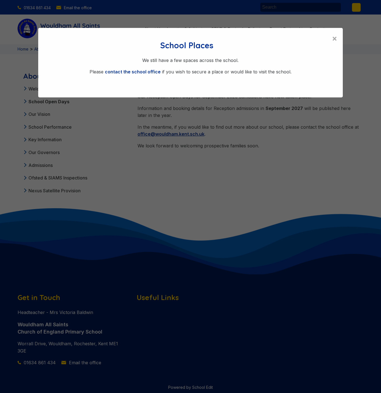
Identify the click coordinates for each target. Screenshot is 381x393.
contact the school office (133, 72)
